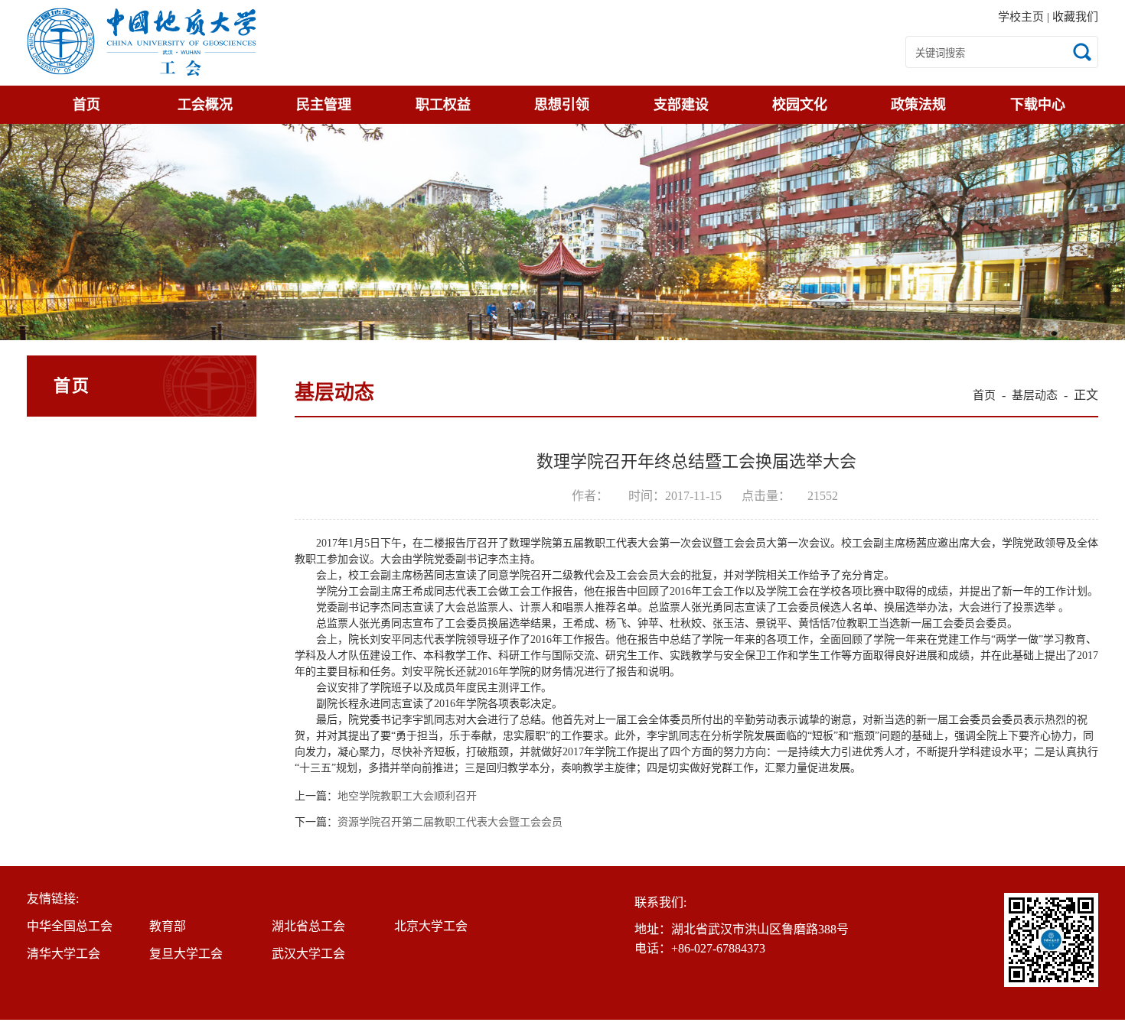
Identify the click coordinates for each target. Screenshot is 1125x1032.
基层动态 (1035, 395)
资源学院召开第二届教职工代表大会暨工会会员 (450, 822)
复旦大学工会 (186, 953)
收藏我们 (1075, 17)
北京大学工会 (431, 926)
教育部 (167, 926)
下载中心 (1037, 104)
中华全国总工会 (69, 926)
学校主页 (1022, 17)
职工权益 (443, 104)
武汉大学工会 (308, 953)
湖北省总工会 (308, 926)
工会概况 (205, 104)
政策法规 (918, 104)
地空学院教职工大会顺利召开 (407, 796)
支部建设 (681, 104)
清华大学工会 (63, 953)
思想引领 (561, 104)
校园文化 (799, 104)
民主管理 (323, 104)
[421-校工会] (141, 43)
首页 (86, 104)
